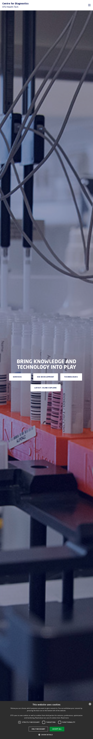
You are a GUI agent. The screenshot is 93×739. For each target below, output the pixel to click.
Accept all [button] (57, 729)
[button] (89, 5)
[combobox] (90, 704)
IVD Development (45, 377)
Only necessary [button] (38, 729)
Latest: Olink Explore (45, 388)
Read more (65, 718)
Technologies (71, 377)
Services (17, 377)
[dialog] (46, 720)
